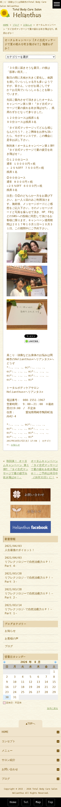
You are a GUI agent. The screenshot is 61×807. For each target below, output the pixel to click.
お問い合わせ (10, 769)
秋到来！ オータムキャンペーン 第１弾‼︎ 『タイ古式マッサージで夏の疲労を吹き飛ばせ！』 (16, 469)
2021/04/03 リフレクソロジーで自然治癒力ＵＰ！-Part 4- (29, 561)
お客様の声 (11, 638)
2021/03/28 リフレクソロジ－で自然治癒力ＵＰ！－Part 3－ (29, 577)
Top (50, 802)
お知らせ (27, 25)
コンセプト (8, 741)
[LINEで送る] (31, 341)
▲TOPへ (30, 723)
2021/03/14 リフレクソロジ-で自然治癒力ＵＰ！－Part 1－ (29, 609)
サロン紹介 (8, 760)
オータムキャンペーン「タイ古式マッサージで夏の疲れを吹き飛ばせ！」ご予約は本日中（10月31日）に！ (44, 469)
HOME (5, 25)
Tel (26, 802)
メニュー (7, 750)
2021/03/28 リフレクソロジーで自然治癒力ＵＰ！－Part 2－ (29, 593)
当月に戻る (52, 708)
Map (38, 802)
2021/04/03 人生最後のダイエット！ (20, 548)
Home (13, 802)
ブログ (16, 25)
